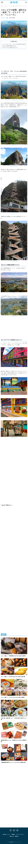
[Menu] (2, 2)
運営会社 (16, 836)
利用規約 (13, 834)
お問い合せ (12, 836)
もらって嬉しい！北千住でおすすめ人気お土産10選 (13, 676)
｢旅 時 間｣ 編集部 (12, 17)
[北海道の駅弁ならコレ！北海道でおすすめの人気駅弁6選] (14, 730)
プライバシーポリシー (20, 834)
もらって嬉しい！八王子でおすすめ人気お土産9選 (12, 697)
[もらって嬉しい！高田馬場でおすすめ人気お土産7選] (14, 646)
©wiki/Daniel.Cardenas (14, 145)
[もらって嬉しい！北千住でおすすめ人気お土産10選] (14, 666)
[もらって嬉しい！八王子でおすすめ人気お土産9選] (14, 687)
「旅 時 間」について (6, 834)
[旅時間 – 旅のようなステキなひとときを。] (14, 2)
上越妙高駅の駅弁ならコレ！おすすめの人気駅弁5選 (13, 762)
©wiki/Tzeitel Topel (14, 213)
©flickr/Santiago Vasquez (14, 261)
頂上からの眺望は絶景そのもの (9, 45)
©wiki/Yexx (14, 293)
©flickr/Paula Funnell (14, 166)
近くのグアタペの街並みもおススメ (10, 47)
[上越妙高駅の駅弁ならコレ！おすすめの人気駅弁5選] (14, 752)
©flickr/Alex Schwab (14, 437)
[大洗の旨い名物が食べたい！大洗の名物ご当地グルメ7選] (14, 708)
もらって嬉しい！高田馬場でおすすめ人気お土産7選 (13, 655)
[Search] (26, 2)
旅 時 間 (11, 842)
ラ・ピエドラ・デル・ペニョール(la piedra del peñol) (13, 44)
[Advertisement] (14, 456)
